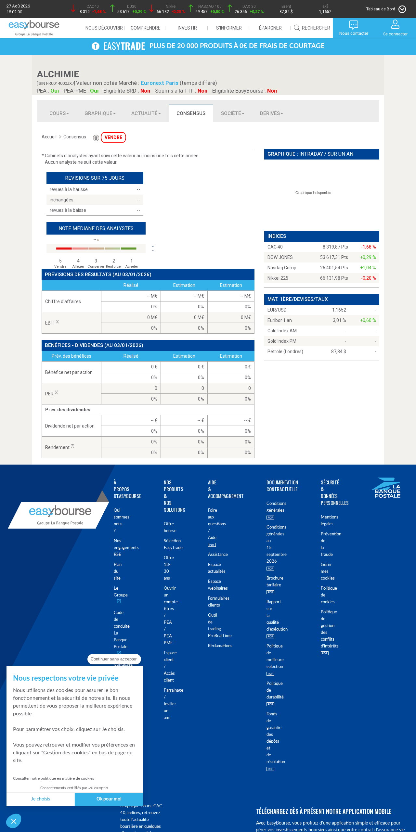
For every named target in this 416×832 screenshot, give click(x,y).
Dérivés (270, 113)
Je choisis (40, 799)
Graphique (98, 113)
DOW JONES (280, 257)
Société (231, 113)
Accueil (49, 136)
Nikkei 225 (277, 278)
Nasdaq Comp (281, 267)
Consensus (190, 113)
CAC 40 (275, 247)
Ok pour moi (109, 799)
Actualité (144, 113)
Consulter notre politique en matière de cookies (53, 778)
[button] (13, 821)
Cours (57, 113)
